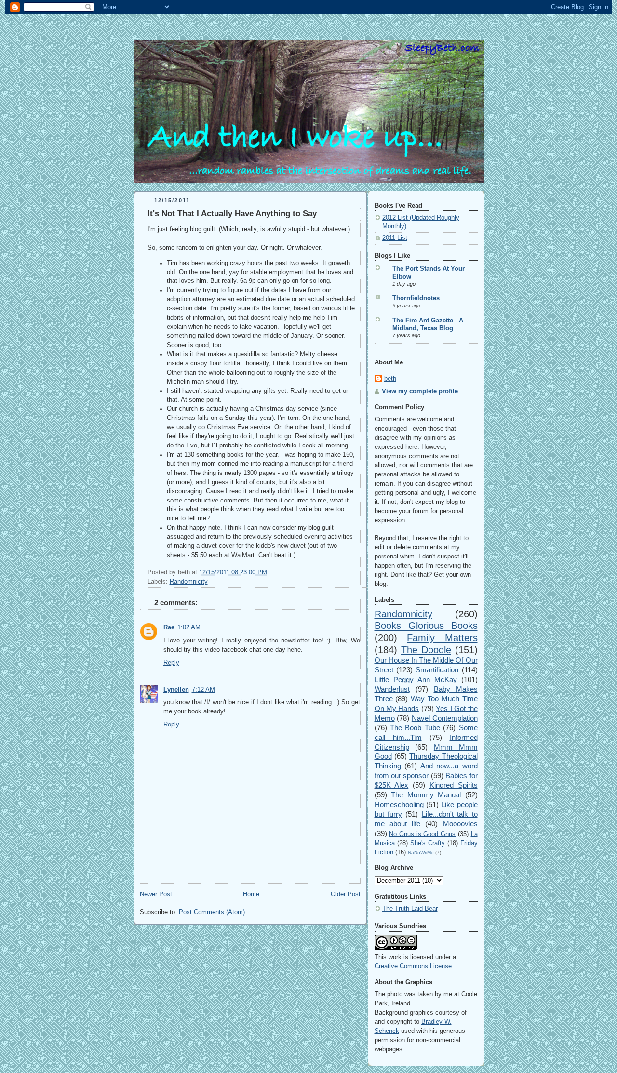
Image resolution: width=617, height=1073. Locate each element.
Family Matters (442, 637)
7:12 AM (203, 689)
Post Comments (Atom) (212, 912)
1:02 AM (189, 627)
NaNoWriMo (421, 852)
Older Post (346, 894)
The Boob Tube (415, 728)
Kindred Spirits (453, 785)
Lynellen (176, 689)
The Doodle (426, 649)
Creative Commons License (413, 966)
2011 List (394, 238)
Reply (171, 662)
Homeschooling (399, 804)
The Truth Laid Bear (410, 909)
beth (390, 379)
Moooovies (460, 824)
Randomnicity (189, 581)
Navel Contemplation (445, 718)
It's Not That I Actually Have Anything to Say (232, 213)
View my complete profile (420, 391)
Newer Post (156, 894)
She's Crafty (427, 843)
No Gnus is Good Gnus (422, 834)
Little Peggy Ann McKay (416, 679)
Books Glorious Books (426, 625)
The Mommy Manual (426, 795)
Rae (168, 627)
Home (251, 894)
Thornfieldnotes (416, 298)
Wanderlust (392, 689)
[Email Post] (270, 572)
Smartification (437, 670)
